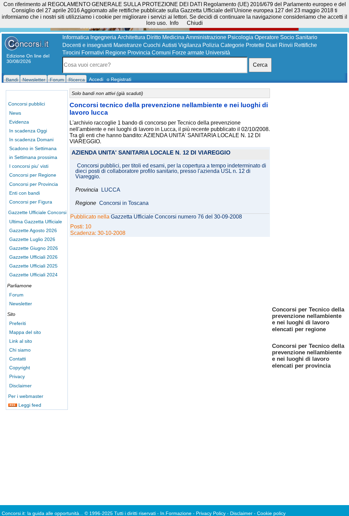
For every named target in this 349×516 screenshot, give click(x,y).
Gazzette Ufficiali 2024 (33, 274)
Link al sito (20, 341)
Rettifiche (305, 45)
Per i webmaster (25, 396)
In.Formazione (176, 513)
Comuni (161, 52)
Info (174, 23)
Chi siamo (20, 350)
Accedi (96, 79)
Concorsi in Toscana (124, 203)
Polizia (210, 45)
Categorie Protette (242, 45)
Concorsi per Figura (30, 202)
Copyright (19, 367)
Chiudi (195, 23)
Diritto (154, 37)
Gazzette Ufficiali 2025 (33, 266)
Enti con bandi (24, 193)
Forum (16, 294)
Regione (115, 52)
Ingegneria (103, 37)
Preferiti (17, 323)
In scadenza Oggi (28, 130)
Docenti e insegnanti (87, 45)
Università (218, 52)
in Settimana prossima (33, 157)
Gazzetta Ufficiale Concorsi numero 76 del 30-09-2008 (176, 217)
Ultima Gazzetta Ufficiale (35, 221)
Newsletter (20, 303)
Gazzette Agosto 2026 (33, 230)
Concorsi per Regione (32, 175)
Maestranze (127, 45)
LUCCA (110, 190)
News (15, 113)
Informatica (75, 37)
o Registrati (119, 79)
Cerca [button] (260, 65)
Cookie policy (271, 513)
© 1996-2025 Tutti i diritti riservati (120, 513)
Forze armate (188, 52)
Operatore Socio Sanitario (286, 37)
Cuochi (152, 45)
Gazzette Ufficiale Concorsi (37, 212)
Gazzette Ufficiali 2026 (33, 257)
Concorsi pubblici (26, 104)
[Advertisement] (308, 194)
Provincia (138, 52)
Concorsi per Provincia (33, 184)
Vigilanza (189, 45)
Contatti (17, 358)
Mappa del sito (25, 332)
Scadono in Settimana (33, 148)
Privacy (17, 376)
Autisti (169, 45)
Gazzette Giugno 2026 (33, 248)
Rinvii (286, 45)
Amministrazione (206, 37)
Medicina (173, 37)
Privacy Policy (211, 513)
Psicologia (240, 37)
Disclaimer (20, 385)
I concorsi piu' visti (28, 166)
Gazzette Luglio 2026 (32, 239)
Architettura (131, 37)
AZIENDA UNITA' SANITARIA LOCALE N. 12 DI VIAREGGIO (151, 153)
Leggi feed (29, 405)
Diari (271, 45)
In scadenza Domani (31, 139)
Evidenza (19, 122)
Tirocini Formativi (83, 52)
